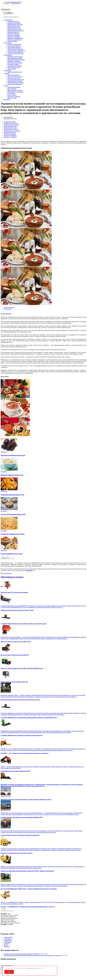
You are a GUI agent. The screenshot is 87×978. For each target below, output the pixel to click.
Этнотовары (7, 70)
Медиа (6, 85)
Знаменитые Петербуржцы (15, 38)
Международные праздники (15, 82)
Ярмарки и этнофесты (13, 36)
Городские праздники (13, 78)
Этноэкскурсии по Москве (15, 52)
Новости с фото (12, 98)
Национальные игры (13, 32)
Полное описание (9, 307)
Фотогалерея (7, 309)
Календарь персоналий (14, 44)
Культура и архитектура (14, 39)
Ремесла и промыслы (13, 35)
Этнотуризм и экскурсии (14, 62)
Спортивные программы (14, 65)
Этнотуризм (7, 43)
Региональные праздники (14, 81)
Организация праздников (14, 58)
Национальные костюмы (14, 72)
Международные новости (14, 90)
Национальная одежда (13, 26)
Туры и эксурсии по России (15, 53)
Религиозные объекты (13, 47)
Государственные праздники (15, 79)
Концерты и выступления (14, 56)
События (6, 73)
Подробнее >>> (30, 570)
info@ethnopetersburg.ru (14, 2)
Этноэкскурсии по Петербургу (16, 50)
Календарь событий (13, 75)
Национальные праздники (15, 24)
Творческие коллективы (14, 29)
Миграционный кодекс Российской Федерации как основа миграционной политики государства (32, 955)
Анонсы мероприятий (13, 87)
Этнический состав (13, 21)
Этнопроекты (8, 55)
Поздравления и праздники (15, 92)
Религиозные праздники (14, 84)
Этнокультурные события (14, 76)
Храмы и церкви (12, 41)
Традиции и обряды (13, 64)
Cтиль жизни (11, 93)
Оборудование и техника (12, 577)
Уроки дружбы (11, 69)
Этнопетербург (8, 20)
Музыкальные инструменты (15, 30)
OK (9, 972)
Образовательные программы (16, 59)
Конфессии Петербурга (14, 23)
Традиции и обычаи (13, 33)
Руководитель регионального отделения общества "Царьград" (22, 954)
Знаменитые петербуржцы (15, 49)
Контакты (7, 99)
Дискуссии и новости (13, 96)
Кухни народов (11, 95)
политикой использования (31, 968)
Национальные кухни (13, 27)
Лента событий (11, 88)
